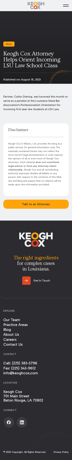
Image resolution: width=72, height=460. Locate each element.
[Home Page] (36, 5)
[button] (66, 5)
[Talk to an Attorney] (36, 204)
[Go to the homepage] (36, 239)
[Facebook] (9, 422)
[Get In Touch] (36, 280)
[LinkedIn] (21, 422)
